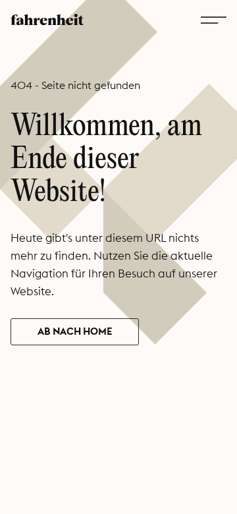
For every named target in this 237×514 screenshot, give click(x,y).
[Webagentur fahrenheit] (47, 18)
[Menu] (213, 19)
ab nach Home (75, 331)
